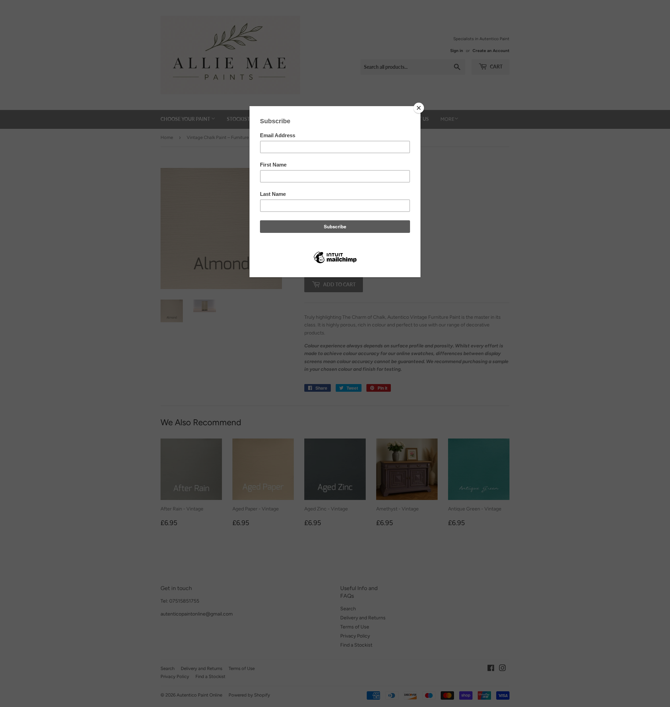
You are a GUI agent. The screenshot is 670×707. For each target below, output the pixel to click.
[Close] (419, 108)
